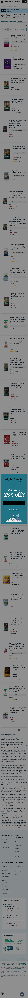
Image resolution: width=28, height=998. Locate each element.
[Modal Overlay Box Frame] (14, 499)
